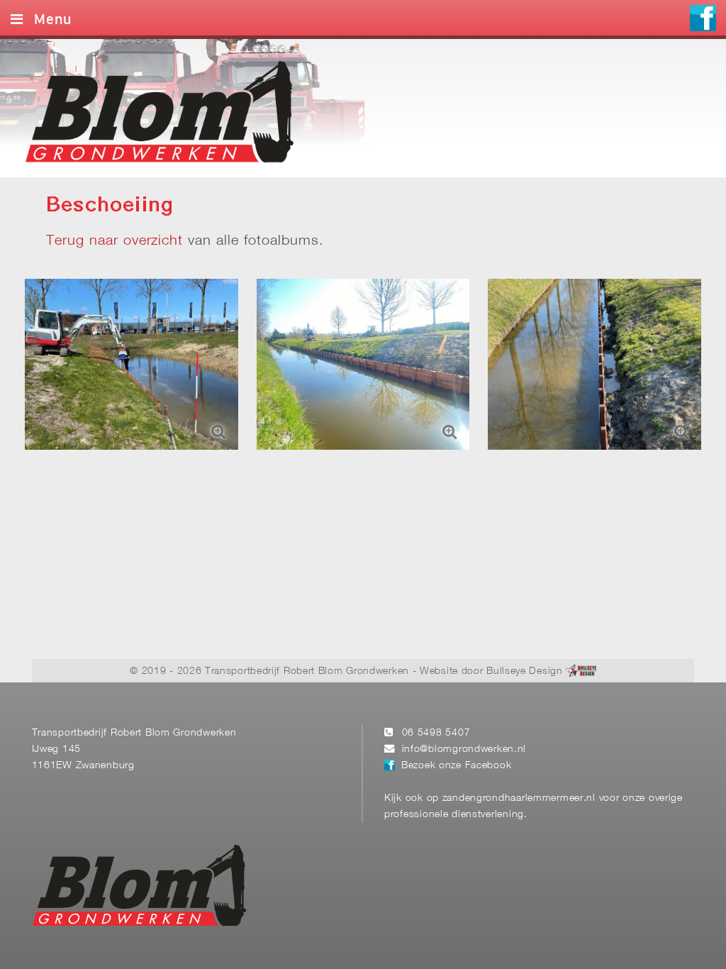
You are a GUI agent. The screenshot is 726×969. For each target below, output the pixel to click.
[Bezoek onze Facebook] (703, 20)
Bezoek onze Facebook (456, 765)
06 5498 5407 (436, 733)
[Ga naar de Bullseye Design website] (581, 671)
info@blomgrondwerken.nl (464, 749)
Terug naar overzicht (115, 241)
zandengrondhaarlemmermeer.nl (519, 798)
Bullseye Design (524, 671)
